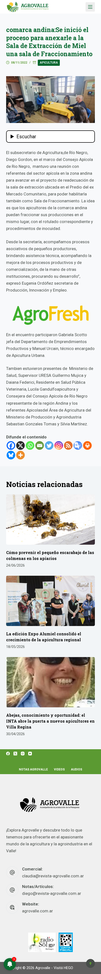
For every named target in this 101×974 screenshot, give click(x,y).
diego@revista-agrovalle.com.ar (51, 893)
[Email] (39, 445)
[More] (20, 455)
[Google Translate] (78, 445)
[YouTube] (30, 753)
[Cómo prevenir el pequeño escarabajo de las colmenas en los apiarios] (50, 519)
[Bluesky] (11, 455)
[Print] (87, 445)
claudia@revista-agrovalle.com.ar (53, 875)
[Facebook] (11, 445)
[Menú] (90, 7)
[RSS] (68, 445)
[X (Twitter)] (15, 753)
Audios (76, 769)
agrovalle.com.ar (37, 910)
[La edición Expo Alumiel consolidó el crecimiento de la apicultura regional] (50, 601)
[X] (20, 445)
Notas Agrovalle (33, 769)
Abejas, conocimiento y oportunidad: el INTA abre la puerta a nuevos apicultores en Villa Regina (50, 721)
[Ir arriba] (90, 963)
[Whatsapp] (30, 445)
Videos (59, 769)
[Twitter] (49, 445)
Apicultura (49, 62)
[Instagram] (58, 445)
